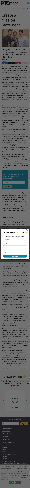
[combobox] (14, 248)
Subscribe (15, 256)
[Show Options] (26, 248)
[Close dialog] (27, 230)
